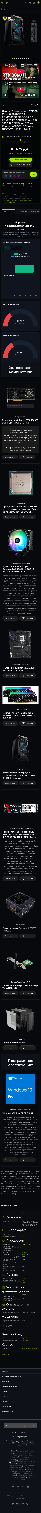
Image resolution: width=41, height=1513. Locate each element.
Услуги (5, 1396)
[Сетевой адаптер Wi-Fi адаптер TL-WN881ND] (20, 961)
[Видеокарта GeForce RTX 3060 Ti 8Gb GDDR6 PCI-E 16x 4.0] (20, 396)
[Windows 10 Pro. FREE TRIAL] (20, 1089)
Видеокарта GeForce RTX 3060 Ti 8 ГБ (19, 136)
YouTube (23, 1487)
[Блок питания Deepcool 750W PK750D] (20, 904)
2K (14, 248)
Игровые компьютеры (11, 1376)
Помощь (5, 1417)
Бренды (5, 1401)
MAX (28, 1487)
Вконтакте (13, 1487)
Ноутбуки (6, 1381)
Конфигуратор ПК (9, 1386)
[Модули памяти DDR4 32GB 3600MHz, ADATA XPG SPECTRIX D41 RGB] (20, 695)
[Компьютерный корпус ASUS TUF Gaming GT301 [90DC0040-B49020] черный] (20, 749)
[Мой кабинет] (34, 3)
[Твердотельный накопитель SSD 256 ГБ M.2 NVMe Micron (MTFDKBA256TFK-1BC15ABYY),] (20, 808)
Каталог (5, 1371)
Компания (6, 1407)
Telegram (18, 1487)
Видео (5, 1354)
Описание (8, 212)
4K (19, 248)
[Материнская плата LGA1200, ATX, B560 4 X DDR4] (20, 644)
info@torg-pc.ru (22, 1437)
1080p (7, 248)
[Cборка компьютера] (20, 1019)
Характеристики (10, 457)
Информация (7, 1412)
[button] (13, 58)
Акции (4, 1391)
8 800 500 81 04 (21, 1433)
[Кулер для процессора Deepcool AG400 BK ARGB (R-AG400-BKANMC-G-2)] (20, 542)
